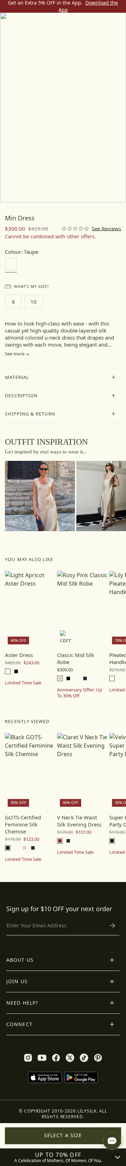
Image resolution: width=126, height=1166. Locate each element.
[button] (63, 377)
